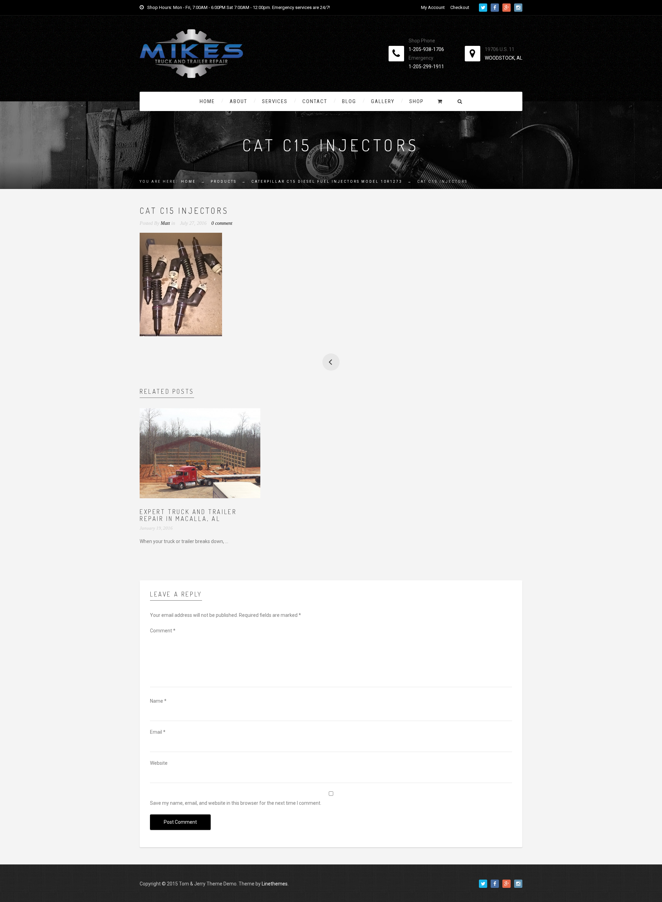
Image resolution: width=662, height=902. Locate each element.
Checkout (459, 7)
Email (158, 732)
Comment (162, 630)
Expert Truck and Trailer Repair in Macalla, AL (188, 515)
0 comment (221, 223)
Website (159, 763)
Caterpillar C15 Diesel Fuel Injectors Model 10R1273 (326, 181)
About (238, 101)
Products (224, 181)
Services (275, 101)
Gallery (382, 101)
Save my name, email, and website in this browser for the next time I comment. (235, 803)
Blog (349, 101)
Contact (314, 101)
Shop (416, 101)
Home (207, 101)
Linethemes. (275, 883)
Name (158, 701)
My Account (433, 7)
